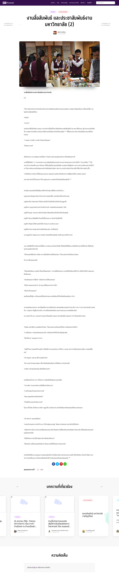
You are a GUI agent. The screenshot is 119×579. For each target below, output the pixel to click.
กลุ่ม (58, 3)
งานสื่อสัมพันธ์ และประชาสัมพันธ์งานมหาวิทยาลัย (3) (106, 24)
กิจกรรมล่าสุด (64, 3)
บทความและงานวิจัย (74, 3)
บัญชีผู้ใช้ (89, 3)
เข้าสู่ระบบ (35, 567)
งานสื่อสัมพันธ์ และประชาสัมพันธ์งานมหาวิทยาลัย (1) (8, 24)
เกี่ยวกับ (82, 3)
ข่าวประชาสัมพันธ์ (63, 12)
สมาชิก (52, 3)
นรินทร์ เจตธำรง (61, 32)
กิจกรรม (53, 12)
